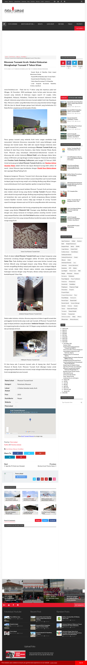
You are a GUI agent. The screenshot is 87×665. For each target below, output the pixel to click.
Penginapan (64, 287)
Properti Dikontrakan (67, 295)
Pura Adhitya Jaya (15, 617)
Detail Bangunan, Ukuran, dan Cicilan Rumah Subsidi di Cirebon (74, 158)
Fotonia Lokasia (16, 445)
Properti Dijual (65, 292)
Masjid (63, 273)
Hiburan (18, 56)
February (66, 389)
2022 (63, 332)
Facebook (52, 520)
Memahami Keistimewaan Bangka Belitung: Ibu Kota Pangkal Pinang (74, 184)
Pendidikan (23, 56)
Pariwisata (71, 276)
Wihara (79, 316)
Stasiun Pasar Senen (33, 600)
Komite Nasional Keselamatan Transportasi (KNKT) (71, 347)
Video (73, 316)
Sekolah (64, 306)
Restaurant (73, 297)
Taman (63, 308)
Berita (72, 246)
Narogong (64, 276)
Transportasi (71, 314)
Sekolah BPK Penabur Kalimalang (73, 226)
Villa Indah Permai (68, 373)
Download (24, 1)
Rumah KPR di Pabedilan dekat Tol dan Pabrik (43, 76)
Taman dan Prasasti (72, 308)
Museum (76, 273)
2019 (63, 333)
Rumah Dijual (65, 300)
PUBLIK (70, 24)
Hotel (69, 260)
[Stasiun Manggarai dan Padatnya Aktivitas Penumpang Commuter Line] (12, 591)
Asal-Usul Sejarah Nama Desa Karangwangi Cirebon (74, 210)
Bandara (79, 241)
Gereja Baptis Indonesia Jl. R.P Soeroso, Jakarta (71, 352)
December (66, 343)
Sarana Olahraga (75, 303)
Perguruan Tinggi (74, 287)
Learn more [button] (53, 662)
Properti (71, 289)
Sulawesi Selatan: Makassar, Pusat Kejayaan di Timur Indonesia (72, 624)
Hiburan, (40, 68)
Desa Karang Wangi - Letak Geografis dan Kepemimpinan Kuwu (73, 167)
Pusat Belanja (65, 297)
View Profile (22, 476)
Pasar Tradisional (75, 279)
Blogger (38, 520)
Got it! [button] (81, 662)
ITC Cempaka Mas (72, 191)
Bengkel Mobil (65, 246)
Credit (42, 1)
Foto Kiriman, (33, 68)
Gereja (75, 257)
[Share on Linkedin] (10, 457)
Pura (75, 295)
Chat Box (33, 1)
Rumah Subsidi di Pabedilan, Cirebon (41, 79)
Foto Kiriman (12, 56)
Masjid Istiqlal (14, 624)
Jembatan (64, 265)
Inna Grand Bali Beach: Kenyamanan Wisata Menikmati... (72, 362)
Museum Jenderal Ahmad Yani (10, 512)
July (65, 381)
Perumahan (64, 289)
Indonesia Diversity (66, 262)
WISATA (40, 24)
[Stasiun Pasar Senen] (33, 591)
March (65, 388)
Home (6, 1)
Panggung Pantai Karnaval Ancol (28, 512)
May (65, 384)
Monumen (69, 273)
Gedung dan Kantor (66, 254)
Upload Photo (17, 1)
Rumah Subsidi (65, 303)
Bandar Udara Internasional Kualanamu (72, 598)
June (65, 383)
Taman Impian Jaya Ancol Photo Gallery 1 (48, 499)
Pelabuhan (64, 281)
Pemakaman (72, 281)
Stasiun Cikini (67, 345)
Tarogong (64, 311)
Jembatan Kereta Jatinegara (70, 378)
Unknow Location (66, 316)
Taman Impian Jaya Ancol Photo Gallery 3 (12, 499)
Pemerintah (64, 284)
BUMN (77, 246)
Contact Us (47, 1)
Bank (63, 243)
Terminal (64, 314)
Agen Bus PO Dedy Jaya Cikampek (72, 366)
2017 (63, 335)
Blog (28, 1)
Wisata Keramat (74, 319)
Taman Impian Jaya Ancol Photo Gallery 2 (30, 499)
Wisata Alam (65, 319)
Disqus (45, 520)
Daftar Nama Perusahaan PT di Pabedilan (42, 81)
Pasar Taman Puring (68, 376)
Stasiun (76, 306)
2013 (63, 341)
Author (6, 445)
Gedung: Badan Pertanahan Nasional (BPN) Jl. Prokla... (73, 358)
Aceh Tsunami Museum (27, 436)
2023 (63, 330)
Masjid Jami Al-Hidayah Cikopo (71, 365)
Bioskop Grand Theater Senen (71, 371)
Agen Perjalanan (66, 241)
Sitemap (38, 1)
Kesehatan (64, 268)
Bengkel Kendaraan (71, 243)
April (65, 386)
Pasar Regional (65, 279)
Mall (79, 270)
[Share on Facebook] (18, 453)
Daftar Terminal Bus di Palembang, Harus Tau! (73, 149)
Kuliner (75, 268)
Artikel (73, 241)
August (66, 379)
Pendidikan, (45, 68)
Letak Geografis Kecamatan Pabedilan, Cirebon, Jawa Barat (73, 135)
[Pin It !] (21, 457)
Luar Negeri (64, 270)
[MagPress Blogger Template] (14, 8)
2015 (63, 338)
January (66, 391)
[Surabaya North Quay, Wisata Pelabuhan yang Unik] (54, 591)
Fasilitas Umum (65, 252)
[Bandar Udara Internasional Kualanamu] (74, 591)
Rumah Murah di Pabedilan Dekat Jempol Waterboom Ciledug (75, 103)
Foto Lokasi (14, 442)
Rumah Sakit (73, 300)
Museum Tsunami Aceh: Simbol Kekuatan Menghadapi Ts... (71, 369)
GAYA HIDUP (50, 24)
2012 (63, 392)
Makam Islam (72, 270)
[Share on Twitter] (29, 453)
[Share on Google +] (40, 453)
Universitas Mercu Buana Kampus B (72, 349)
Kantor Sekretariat (73, 265)
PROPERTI (80, 24)
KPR (70, 268)
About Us (11, 1)
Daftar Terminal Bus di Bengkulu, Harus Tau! (73, 200)
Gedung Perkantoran (67, 257)
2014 (63, 340)
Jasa (74, 262)
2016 (63, 337)
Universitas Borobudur (69, 374)
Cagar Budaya (65, 249)
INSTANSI (61, 24)
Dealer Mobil (74, 249)
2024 (63, 328)
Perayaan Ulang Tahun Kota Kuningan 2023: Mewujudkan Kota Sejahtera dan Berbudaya (72, 633)
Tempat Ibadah (72, 311)
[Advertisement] (52, 16)
